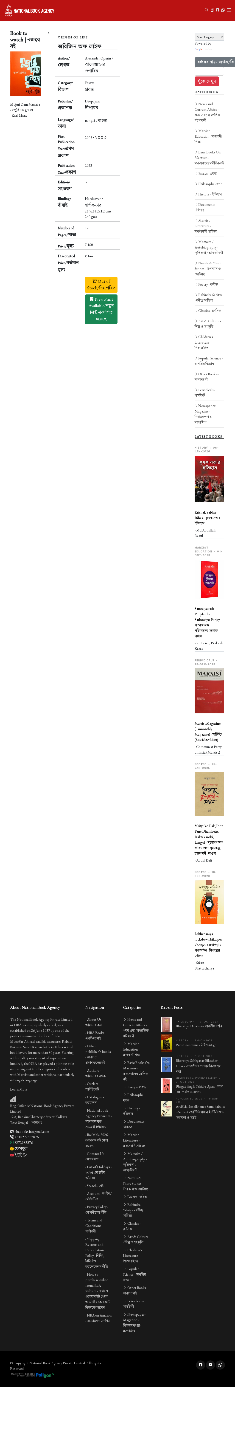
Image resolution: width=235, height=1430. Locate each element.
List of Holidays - (98, 1172)
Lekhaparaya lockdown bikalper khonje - (208, 944)
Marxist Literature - (206, 226)
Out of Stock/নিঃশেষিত (101, 284)
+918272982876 (26, 1137)
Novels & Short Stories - (208, 269)
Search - (95, 1185)
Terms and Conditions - (94, 1226)
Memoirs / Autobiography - (209, 247)
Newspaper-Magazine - (205, 414)
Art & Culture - (208, 324)
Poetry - (208, 284)
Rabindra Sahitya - (209, 297)
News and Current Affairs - (207, 112)
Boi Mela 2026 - (97, 1140)
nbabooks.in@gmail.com (31, 1131)
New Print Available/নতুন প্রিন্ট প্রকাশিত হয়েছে (101, 309)
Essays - (207, 173)
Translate (207, 49)
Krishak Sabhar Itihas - (207, 518)
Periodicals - (205, 392)
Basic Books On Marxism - (209, 158)
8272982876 (23, 1142)
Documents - (206, 207)
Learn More (19, 1089)
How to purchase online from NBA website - (97, 1291)
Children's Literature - (204, 342)
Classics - (209, 310)
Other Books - (206, 377)
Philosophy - (210, 183)
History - (210, 194)
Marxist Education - (208, 136)
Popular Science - (209, 361)
